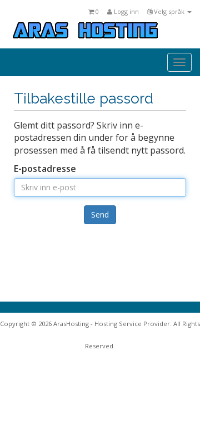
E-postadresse (45, 168)
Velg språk (169, 11)
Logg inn (125, 11)
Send (100, 214)
